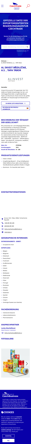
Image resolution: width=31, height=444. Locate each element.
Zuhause (3, 61)
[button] (27, 363)
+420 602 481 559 (9, 226)
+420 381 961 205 (9, 223)
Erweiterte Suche (22, 51)
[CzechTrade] (15, 6)
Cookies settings (6, 429)
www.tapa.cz (8, 232)
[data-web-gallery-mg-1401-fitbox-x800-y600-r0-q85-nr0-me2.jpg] (15, 363)
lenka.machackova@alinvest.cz (13, 229)
